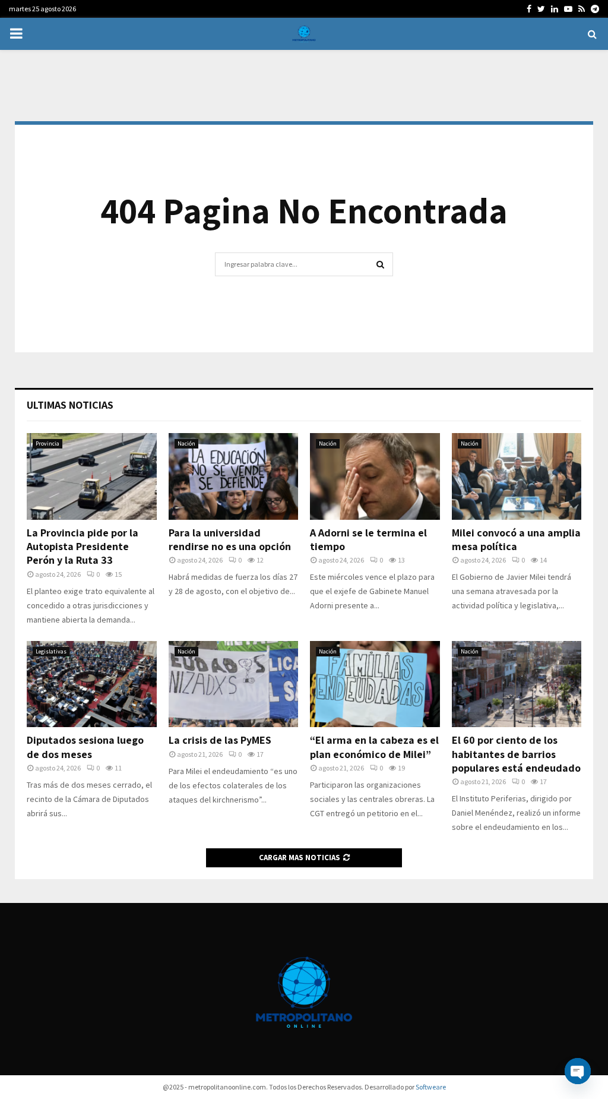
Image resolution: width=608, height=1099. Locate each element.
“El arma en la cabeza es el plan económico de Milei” (374, 746)
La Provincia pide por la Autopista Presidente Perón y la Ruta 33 (82, 546)
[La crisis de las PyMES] (234, 684)
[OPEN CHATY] (578, 1071)
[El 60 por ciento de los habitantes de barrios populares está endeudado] (517, 684)
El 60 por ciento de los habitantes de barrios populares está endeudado (516, 754)
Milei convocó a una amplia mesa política (516, 539)
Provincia (47, 443)
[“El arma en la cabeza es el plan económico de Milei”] (375, 684)
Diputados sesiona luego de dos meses (85, 746)
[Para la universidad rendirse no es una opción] (234, 476)
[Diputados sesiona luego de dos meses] (92, 684)
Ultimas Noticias (70, 405)
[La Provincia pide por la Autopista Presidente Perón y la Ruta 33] (92, 476)
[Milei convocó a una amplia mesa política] (517, 476)
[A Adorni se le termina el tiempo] (375, 476)
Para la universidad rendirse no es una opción (230, 539)
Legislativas (51, 651)
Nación (186, 443)
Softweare (431, 1086)
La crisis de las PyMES (220, 740)
